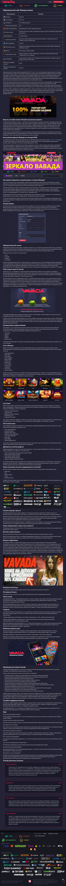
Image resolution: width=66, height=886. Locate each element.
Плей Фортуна (53, 139)
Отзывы (45, 833)
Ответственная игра (40, 835)
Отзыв (60, 764)
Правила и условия (53, 833)
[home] (8, 2)
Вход (50, 1)
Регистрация (58, 1)
